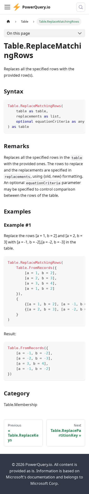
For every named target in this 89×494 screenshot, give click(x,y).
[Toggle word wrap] (71, 105)
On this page (18, 33)
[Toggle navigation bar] (7, 7)
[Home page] (8, 21)
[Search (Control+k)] (80, 7)
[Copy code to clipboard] (79, 105)
